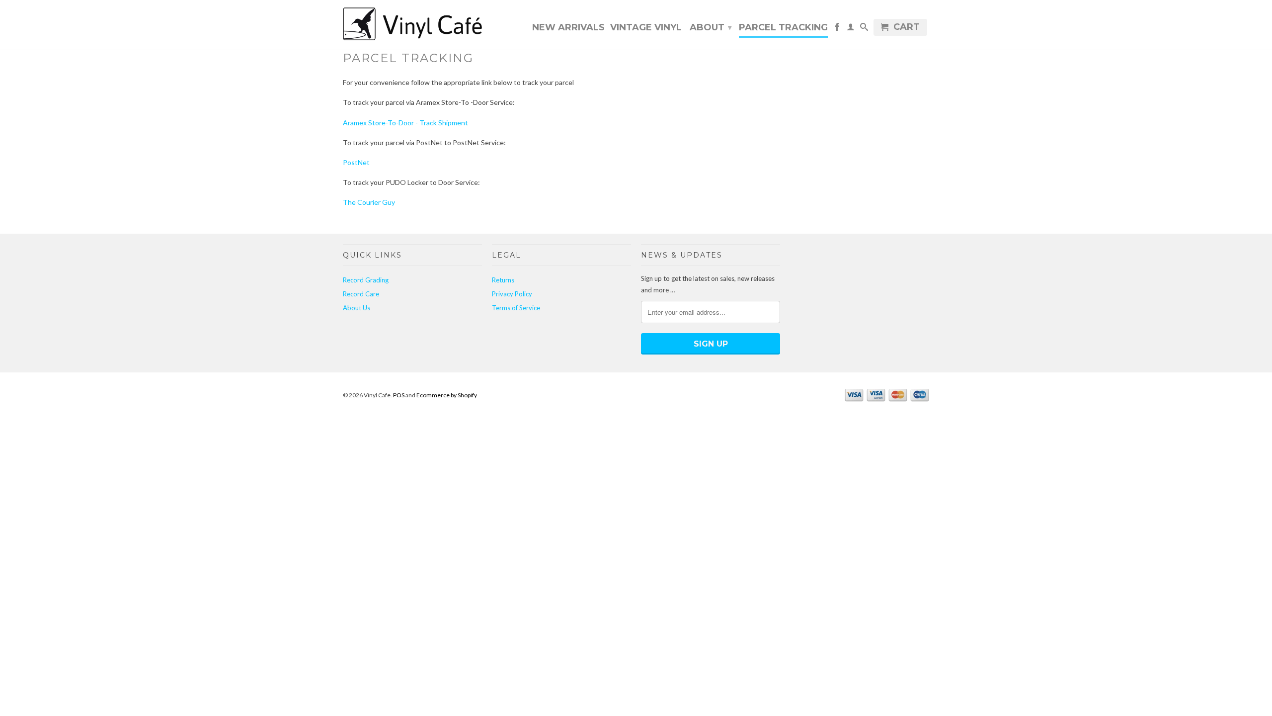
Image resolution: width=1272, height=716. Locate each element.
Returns (503, 280)
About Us (356, 308)
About (711, 27)
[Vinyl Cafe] (412, 24)
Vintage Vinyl (646, 28)
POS (398, 395)
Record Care (361, 294)
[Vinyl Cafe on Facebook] (837, 29)
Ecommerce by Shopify (446, 395)
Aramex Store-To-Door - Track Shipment (405, 122)
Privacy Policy (512, 294)
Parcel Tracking (783, 28)
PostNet (356, 162)
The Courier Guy (369, 202)
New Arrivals (568, 28)
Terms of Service (516, 308)
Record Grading (366, 280)
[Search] (864, 29)
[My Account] (851, 29)
